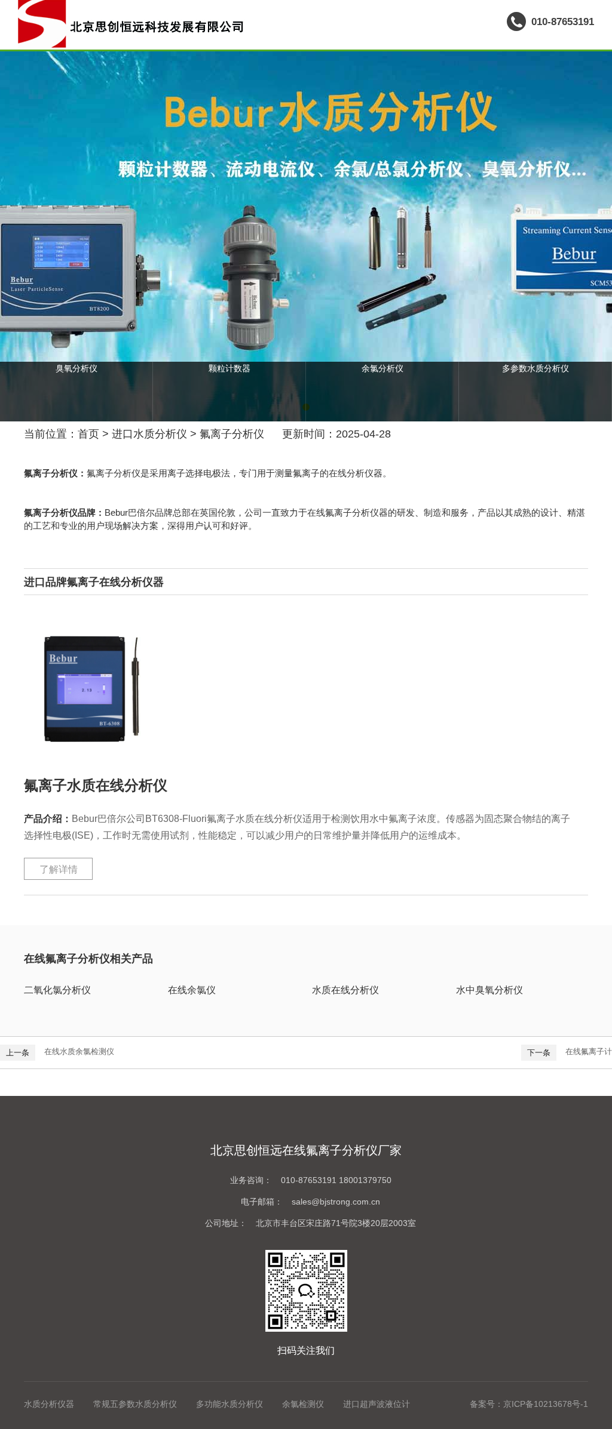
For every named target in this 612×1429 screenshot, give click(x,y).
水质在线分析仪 (345, 990)
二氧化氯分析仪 (57, 990)
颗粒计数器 (229, 368)
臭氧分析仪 (76, 368)
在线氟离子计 (588, 1051)
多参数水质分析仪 (535, 368)
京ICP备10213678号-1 (545, 1404)
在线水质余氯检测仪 (79, 1051)
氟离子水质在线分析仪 (95, 785)
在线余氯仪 (192, 990)
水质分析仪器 (49, 1404)
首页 (88, 434)
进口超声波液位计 (376, 1404)
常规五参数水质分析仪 (135, 1404)
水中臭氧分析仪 (489, 990)
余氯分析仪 (382, 368)
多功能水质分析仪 (229, 1404)
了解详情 (58, 869)
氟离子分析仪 (232, 434)
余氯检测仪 (303, 1404)
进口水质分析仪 (149, 434)
